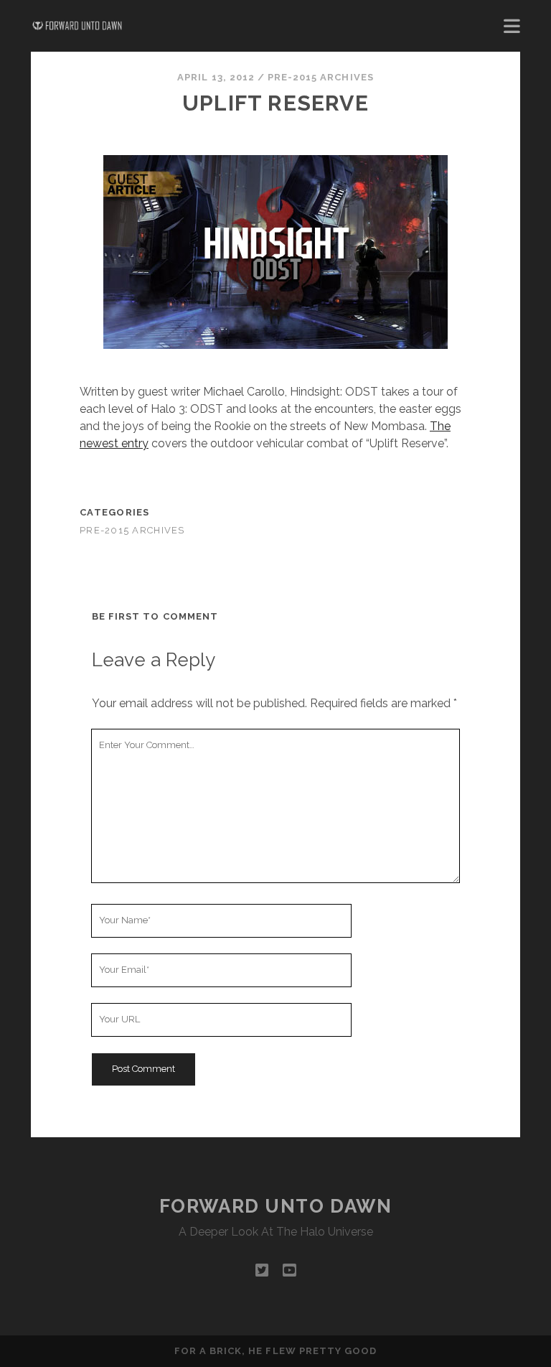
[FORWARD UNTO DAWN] (77, 26)
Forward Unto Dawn (275, 1206)
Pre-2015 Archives (321, 77)
